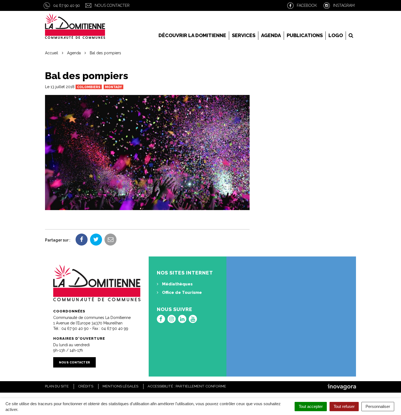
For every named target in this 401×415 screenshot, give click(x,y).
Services (243, 35)
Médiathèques (177, 284)
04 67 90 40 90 (66, 5)
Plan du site (57, 386)
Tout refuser (344, 406)
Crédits (85, 386)
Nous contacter (112, 5)
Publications (305, 35)
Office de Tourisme (181, 292)
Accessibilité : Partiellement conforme (187, 386)
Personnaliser (378, 406)
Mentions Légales (120, 386)
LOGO (335, 35)
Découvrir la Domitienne (192, 35)
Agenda (271, 35)
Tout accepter (311, 406)
